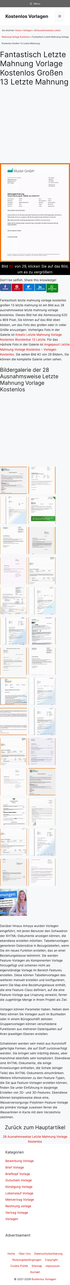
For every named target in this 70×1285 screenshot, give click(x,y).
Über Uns (25, 1253)
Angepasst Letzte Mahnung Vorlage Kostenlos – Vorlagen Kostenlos (35, 349)
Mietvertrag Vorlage (19, 1199)
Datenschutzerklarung (48, 1253)
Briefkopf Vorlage (17, 1174)
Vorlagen (27, 30)
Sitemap (37, 1266)
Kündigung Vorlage (18, 1187)
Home (18, 30)
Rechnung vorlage (18, 1206)
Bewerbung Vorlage (19, 1161)
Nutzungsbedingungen (26, 1259)
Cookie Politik (19, 1266)
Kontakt (35, 1272)
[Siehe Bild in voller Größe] (35, 261)
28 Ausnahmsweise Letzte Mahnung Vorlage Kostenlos (35, 1139)
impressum (53, 1266)
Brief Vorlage (14, 1167)
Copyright (51, 1259)
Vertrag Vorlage (16, 1212)
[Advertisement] (35, 121)
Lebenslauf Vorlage (19, 1193)
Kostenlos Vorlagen (26, 16)
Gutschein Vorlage (18, 1180)
